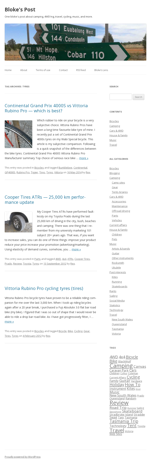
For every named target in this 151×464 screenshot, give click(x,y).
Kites (115, 277)
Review (17, 263)
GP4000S (10, 172)
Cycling (78, 331)
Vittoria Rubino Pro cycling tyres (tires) (44, 288)
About (23, 70)
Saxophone (115, 411)
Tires (42, 172)
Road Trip (118, 407)
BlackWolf (124, 361)
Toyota (27, 263)
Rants (113, 291)
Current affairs (118, 225)
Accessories (119, 201)
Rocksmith (118, 263)
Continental (80, 167)
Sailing (113, 296)
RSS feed (81, 70)
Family (114, 381)
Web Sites (116, 434)
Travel (113, 145)
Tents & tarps (120, 192)
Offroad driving (121, 211)
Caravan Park (119, 370)
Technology (116, 310)
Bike (70, 331)
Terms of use (43, 70)
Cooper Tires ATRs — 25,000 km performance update (45, 199)
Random (130, 398)
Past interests (118, 272)
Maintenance (120, 206)
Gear (87, 331)
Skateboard (132, 411)
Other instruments (123, 258)
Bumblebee (65, 167)
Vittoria (58, 172)
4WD (58, 259)
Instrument (118, 389)
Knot (138, 389)
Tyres (49, 172)
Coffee (123, 373)
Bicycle (63, 331)
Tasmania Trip (124, 421)
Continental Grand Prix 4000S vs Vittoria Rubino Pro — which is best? (46, 107)
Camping (115, 126)
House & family (119, 135)
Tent (132, 425)
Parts (37, 259)
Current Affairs (118, 377)
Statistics (115, 305)
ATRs (70, 259)
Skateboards (119, 286)
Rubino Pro (23, 172)
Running (117, 281)
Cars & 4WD (116, 130)
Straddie (139, 414)
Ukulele (116, 267)
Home (8, 70)
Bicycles (39, 167)
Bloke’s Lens (101, 70)
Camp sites (118, 182)
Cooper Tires (82, 259)
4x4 (64, 259)
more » (83, 158)
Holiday (117, 384)
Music (113, 140)
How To (132, 384)
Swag (113, 417)
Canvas (140, 366)
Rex (88, 172)
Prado (8, 263)
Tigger (34, 172)
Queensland (119, 324)
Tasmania (118, 329)
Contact (63, 70)
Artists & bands (121, 248)
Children (117, 234)
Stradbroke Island (121, 414)
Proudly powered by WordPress (23, 456)
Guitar (115, 253)
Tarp (121, 417)
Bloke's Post (20, 9)
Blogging (115, 173)
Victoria (116, 333)
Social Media (117, 300)
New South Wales (122, 319)
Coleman (133, 373)
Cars (132, 370)
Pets (114, 239)
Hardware (136, 381)
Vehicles (117, 220)
